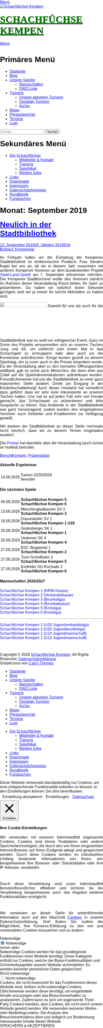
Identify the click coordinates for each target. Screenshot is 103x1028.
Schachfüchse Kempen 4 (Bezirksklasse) (35, 604)
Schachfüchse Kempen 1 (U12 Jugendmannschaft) (43, 638)
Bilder (15, 110)
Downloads (19, 181)
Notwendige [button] (10, 938)
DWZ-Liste (28, 89)
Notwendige (16, 943)
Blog (13, 76)
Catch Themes (41, 663)
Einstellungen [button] (57, 797)
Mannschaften (31, 84)
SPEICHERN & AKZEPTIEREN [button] (27, 1026)
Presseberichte (22, 114)
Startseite (18, 71)
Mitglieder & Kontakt (36, 160)
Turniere (17, 93)
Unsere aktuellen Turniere (41, 97)
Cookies (75, 917)
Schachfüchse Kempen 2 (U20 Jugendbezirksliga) (42, 629)
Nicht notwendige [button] (15, 973)
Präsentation (39, 455)
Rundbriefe (19, 194)
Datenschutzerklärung (37, 659)
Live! (14, 123)
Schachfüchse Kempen (50, 654)
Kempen (19, 455)
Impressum (19, 186)
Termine (16, 119)
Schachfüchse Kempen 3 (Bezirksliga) (32, 599)
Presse (13, 443)
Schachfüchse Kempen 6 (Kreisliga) (30, 612)
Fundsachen (20, 199)
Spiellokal (27, 168)
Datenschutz (83, 797)
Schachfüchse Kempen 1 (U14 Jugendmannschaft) (43, 633)
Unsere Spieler (22, 80)
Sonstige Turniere (34, 102)
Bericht (6, 455)
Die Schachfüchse (25, 155)
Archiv (24, 106)
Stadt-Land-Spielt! (15, 275)
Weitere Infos (30, 173)
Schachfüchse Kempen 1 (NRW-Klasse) (34, 591)
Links (14, 177)
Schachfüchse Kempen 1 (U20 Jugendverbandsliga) (44, 625)
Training (26, 164)
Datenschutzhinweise (28, 190)
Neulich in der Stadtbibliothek (28, 229)
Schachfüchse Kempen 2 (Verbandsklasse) (36, 595)
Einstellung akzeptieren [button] (22, 797)
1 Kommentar (23, 249)
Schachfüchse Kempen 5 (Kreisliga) (30, 608)
